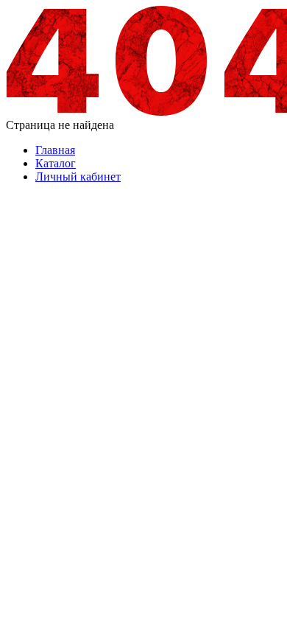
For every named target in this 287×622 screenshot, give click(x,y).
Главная (55, 150)
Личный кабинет (78, 176)
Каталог (55, 163)
